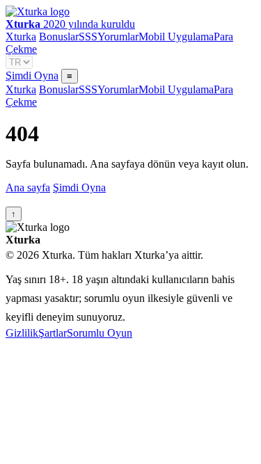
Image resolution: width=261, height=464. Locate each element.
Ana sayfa (28, 187)
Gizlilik (22, 333)
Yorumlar (118, 36)
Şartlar (52, 333)
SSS (88, 36)
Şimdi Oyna (32, 75)
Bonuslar (59, 36)
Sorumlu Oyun (99, 333)
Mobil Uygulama (176, 36)
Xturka (21, 36)
